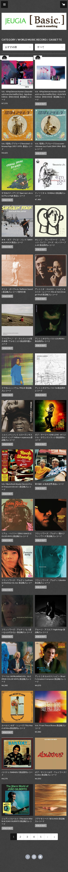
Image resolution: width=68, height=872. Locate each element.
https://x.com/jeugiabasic (27, 856)
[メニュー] (4, 4)
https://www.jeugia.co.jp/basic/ (40, 856)
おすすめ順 (11, 46)
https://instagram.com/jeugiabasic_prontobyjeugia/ (34, 856)
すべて (40, 46)
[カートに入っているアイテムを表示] (63, 4)
